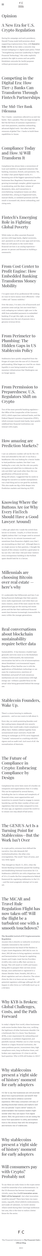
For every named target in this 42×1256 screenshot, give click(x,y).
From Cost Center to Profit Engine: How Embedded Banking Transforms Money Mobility (20, 275)
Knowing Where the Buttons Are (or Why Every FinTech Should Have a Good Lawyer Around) (20, 511)
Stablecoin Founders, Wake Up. (21, 702)
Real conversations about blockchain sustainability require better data (19, 636)
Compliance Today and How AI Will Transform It (18, 152)
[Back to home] (21, 4)
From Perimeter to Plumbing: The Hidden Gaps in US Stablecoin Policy (19, 343)
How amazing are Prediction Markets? (20, 443)
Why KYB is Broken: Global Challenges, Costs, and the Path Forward (20, 1009)
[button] (3, 4)
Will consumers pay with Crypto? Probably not (19, 1171)
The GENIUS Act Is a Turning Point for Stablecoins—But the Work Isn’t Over (20, 833)
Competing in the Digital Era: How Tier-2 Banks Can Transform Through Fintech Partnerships (21, 87)
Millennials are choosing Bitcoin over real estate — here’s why (18, 579)
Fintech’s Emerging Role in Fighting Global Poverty (19, 222)
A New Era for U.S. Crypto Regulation (18, 27)
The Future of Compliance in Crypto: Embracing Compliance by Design (19, 767)
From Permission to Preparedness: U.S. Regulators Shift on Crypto (20, 394)
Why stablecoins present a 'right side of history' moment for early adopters (19, 1077)
